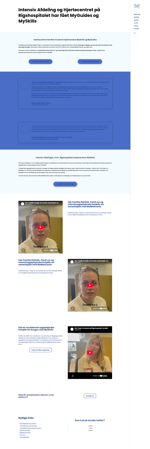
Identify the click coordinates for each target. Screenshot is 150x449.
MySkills (136, 17)
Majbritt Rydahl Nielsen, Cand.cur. (41, 103)
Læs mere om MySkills (39, 61)
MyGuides (137, 14)
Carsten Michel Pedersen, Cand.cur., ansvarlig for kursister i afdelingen (51, 137)
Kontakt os (90, 396)
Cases (136, 26)
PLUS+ (136, 23)
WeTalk (136, 20)
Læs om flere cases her (40, 350)
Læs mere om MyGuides (89, 61)
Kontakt (136, 28)
